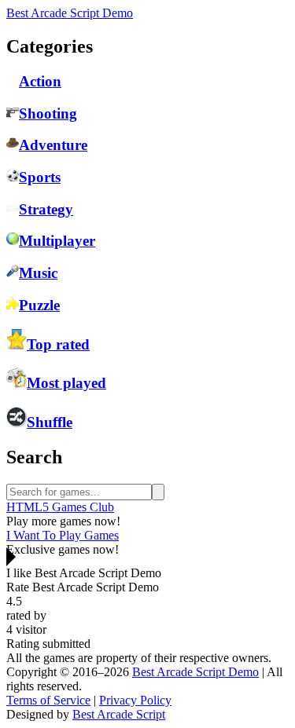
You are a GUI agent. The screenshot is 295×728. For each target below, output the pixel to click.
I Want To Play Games (62, 535)
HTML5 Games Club (60, 507)
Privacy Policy (135, 700)
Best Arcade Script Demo (69, 13)
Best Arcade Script (118, 714)
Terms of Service (48, 700)
